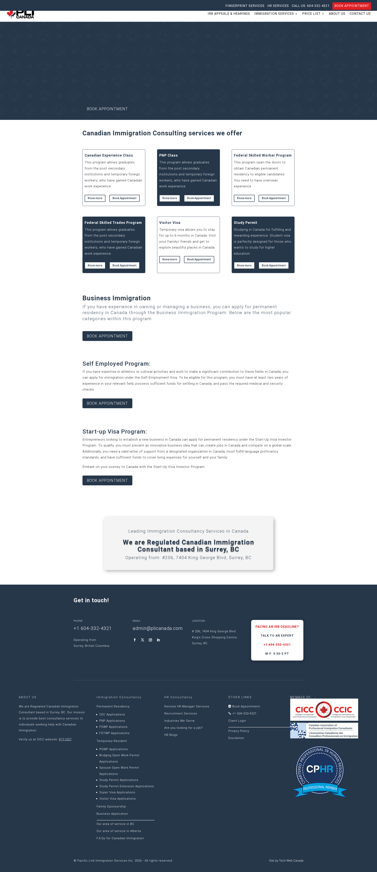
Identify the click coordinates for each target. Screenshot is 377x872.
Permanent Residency (113, 706)
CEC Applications (112, 714)
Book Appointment (351, 6)
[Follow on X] (142, 640)
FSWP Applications (113, 727)
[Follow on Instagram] (150, 640)
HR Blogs (171, 735)
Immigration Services (274, 13)
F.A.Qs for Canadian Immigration (120, 838)
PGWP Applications (113, 749)
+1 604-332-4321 (277, 644)
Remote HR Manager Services (186, 706)
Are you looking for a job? (183, 728)
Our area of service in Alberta (119, 831)
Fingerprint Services (244, 6)
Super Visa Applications (117, 792)
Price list (311, 13)
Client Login (237, 721)
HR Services (278, 6)
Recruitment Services (180, 713)
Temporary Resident (112, 741)
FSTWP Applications (114, 733)
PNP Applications (112, 721)
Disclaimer (236, 738)
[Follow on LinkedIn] (158, 640)
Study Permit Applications (118, 780)
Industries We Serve (179, 721)
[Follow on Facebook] (135, 640)
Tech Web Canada (291, 860)
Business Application (112, 814)
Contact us (360, 13)
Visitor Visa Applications (117, 798)
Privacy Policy (238, 731)
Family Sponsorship (111, 806)
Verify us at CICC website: (45, 739)
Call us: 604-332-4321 (310, 6)
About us (337, 13)
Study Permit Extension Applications (126, 786)
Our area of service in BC (115, 824)
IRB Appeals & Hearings (229, 13)
